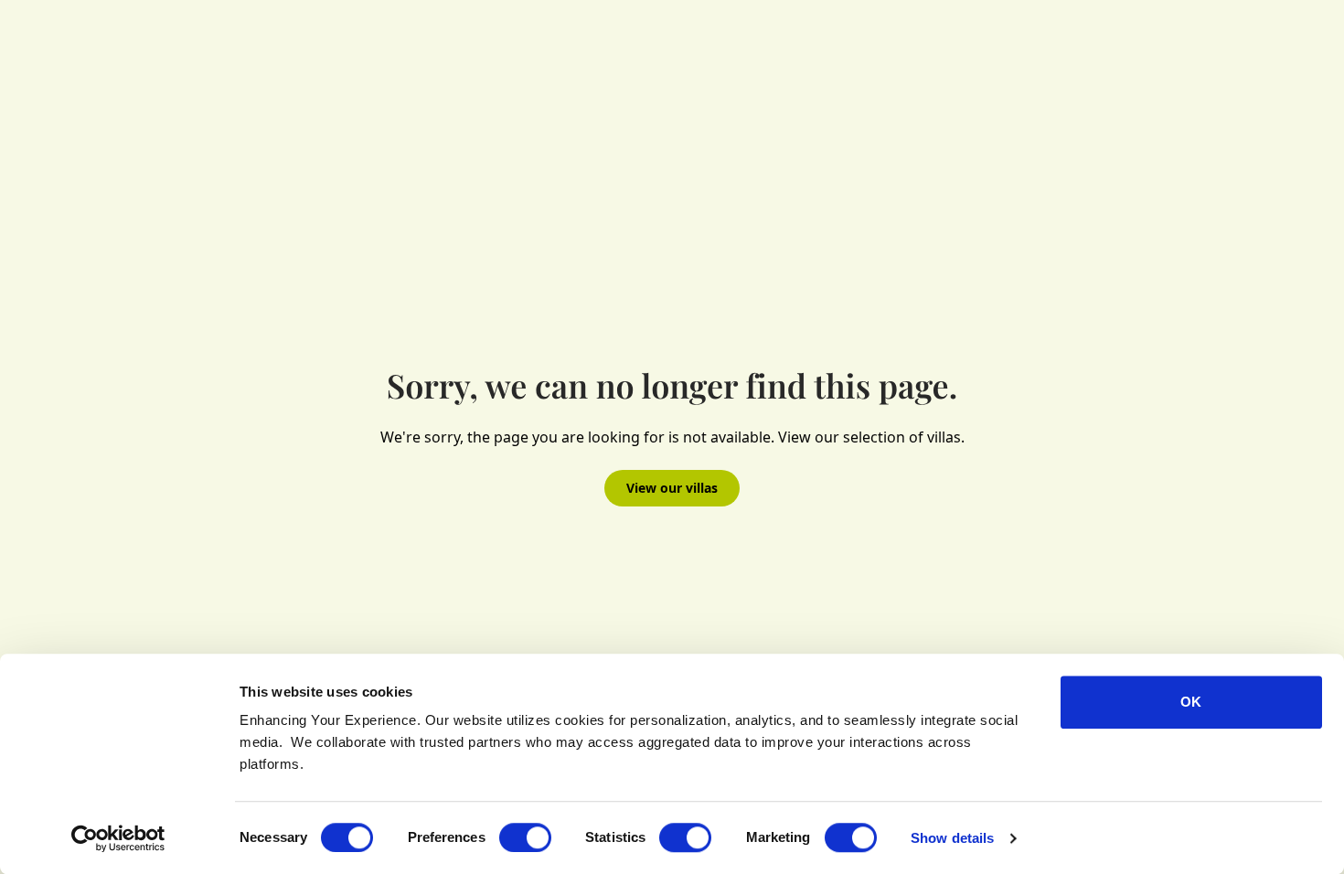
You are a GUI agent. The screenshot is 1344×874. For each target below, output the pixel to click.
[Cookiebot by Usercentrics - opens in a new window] (118, 838)
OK (1190, 701)
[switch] (525, 837)
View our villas (672, 487)
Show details (952, 838)
